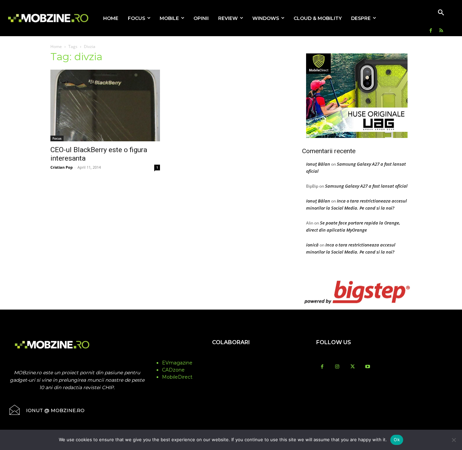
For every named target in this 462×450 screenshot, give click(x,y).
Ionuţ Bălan (318, 164)
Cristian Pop (61, 167)
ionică (312, 245)
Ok (397, 439)
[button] (441, 13)
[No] (453, 439)
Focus (57, 138)
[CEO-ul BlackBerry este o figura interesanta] (105, 105)
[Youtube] (368, 367)
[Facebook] (430, 30)
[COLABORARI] (231, 356)
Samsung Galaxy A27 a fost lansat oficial (366, 186)
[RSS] (441, 30)
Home (56, 46)
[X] (353, 367)
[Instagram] (337, 367)
